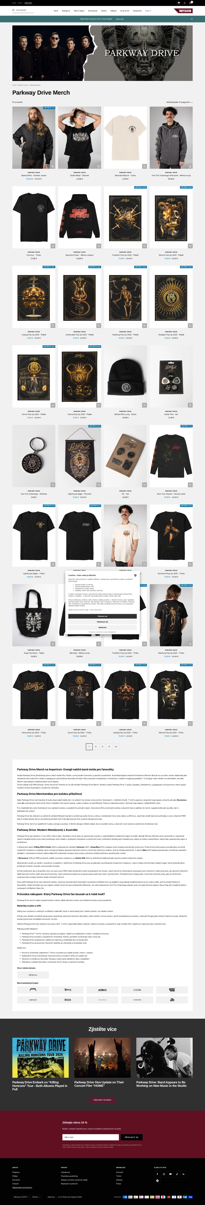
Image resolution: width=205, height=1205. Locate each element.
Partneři (119, 1172)
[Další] (115, 746)
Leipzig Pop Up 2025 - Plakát (34, 335)
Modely (119, 1180)
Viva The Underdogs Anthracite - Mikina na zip (171, 175)
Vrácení (15, 1184)
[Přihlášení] (185, 3)
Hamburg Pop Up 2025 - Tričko (171, 653)
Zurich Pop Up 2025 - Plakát (34, 414)
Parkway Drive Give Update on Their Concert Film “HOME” (99, 1083)
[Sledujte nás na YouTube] (170, 1174)
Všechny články (102, 1100)
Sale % (148, 11)
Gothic (104, 11)
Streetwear (92, 11)
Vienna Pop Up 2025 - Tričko (34, 732)
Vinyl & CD (124, 11)
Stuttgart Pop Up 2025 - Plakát (171, 335)
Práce (118, 1184)
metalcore (51, 778)
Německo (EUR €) (20, 1197)
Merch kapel (79, 11)
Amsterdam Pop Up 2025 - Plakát (80, 335)
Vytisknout (65, 1172)
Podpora (15, 1172)
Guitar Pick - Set (171, 414)
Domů (14, 85)
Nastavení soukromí (69, 1184)
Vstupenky (137, 11)
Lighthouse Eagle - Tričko (34, 573)
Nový (56, 11)
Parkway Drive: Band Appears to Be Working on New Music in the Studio (161, 1083)
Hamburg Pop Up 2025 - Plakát (125, 335)
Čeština (35, 1197)
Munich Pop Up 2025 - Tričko (171, 732)
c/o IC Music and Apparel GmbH (70, 1197)
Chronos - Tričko (34, 255)
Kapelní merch (23, 85)
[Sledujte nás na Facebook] (157, 1174)
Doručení (16, 1180)
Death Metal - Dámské (79, 175)
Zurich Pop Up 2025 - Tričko (79, 732)
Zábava (113, 11)
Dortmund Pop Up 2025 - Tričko (171, 573)
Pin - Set (125, 494)
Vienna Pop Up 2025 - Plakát (80, 414)
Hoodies (136, 785)
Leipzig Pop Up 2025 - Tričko (125, 732)
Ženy (20, 3)
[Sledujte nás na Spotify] (157, 1180)
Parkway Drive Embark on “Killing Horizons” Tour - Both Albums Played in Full (39, 1085)
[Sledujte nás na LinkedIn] (183, 1174)
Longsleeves (157, 785)
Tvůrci (118, 1176)
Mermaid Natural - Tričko (125, 175)
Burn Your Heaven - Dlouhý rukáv (171, 494)
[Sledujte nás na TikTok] (177, 1174)
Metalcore (33, 975)
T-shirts (128, 785)
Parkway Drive (34, 172)
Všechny (28, 3)
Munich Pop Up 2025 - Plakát (171, 255)
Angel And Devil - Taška (34, 653)
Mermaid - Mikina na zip (80, 653)
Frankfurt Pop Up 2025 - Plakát (125, 255)
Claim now (120, 19)
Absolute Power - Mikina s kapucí (80, 255)
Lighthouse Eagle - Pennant (79, 494)
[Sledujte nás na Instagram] (164, 1174)
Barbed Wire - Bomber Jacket (33, 175)
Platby (15, 1176)
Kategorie (66, 11)
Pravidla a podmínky (69, 1176)
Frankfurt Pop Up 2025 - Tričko (125, 653)
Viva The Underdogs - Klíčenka (34, 494)
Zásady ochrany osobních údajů (74, 1180)
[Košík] (190, 3)
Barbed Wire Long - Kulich (125, 414)
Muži (14, 3)
